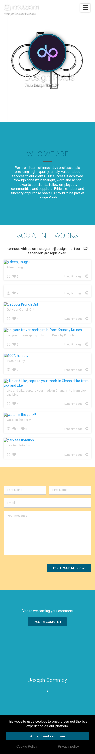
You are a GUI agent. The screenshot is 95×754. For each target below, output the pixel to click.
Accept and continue (47, 736)
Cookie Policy (26, 746)
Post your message (69, 568)
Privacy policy (68, 746)
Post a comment (47, 622)
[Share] (87, 276)
